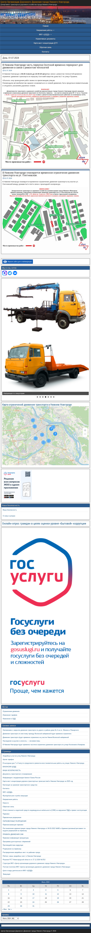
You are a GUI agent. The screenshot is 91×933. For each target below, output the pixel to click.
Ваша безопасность (10, 510)
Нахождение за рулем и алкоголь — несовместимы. (21, 741)
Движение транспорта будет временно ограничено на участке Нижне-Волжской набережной (36, 737)
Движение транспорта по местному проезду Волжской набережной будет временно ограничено (37, 734)
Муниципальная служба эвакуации (15, 796)
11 (46, 894)
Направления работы (10, 799)
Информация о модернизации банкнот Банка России (21, 778)
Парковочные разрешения (12, 817)
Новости (6, 803)
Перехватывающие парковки (13, 825)
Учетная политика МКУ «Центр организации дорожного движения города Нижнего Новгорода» (36, 867)
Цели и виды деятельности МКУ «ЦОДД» (18, 870)
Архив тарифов (8, 759)
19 (58, 898)
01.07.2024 (8, 70)
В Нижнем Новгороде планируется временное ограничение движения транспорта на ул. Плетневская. (40, 174)
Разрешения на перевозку (12, 849)
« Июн (4, 909)
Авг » (10, 909)
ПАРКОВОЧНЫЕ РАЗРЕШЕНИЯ (14, 821)
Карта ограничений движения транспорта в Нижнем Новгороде (37, 404)
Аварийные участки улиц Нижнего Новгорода (19, 756)
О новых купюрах (9, 516)
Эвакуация (6, 874)
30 (21, 906)
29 (9, 906)
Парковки (6, 814)
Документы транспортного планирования (17, 774)
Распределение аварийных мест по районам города (21, 852)
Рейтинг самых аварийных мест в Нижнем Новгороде (22, 856)
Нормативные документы (45, 39)
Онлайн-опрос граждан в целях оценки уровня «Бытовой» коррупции (44, 523)
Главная (45, 26)
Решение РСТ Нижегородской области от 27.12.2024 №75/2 (24, 860)
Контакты (45, 52)
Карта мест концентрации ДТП (45, 43)
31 (33, 906)
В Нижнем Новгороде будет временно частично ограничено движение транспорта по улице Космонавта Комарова (44, 744)
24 (33, 902)
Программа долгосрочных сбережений (16, 841)
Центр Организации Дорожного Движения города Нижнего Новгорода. (35, 1)
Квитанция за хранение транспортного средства (20, 785)
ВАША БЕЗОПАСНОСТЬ (12, 770)
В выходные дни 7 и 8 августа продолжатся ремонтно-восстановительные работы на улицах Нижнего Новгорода (43, 763)
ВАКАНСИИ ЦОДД (9, 767)
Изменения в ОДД (9, 719)
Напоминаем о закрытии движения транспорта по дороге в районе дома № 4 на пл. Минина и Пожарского (41, 730)
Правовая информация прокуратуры (16, 838)
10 (33, 894)
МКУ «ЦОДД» (44, 34)
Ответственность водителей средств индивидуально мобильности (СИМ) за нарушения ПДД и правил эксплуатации (45, 810)
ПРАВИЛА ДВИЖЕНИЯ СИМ (13, 834)
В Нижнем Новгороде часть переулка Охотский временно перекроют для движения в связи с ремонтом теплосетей (42, 66)
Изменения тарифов (10, 715)
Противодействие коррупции (13, 845)
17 (33, 898)
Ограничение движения (11, 711)
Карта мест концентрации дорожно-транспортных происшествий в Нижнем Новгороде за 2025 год (38, 781)
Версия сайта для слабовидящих (19, 261)
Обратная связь (45, 47)
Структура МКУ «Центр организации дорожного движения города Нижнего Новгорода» (34, 863)
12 (58, 894)
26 (58, 902)
